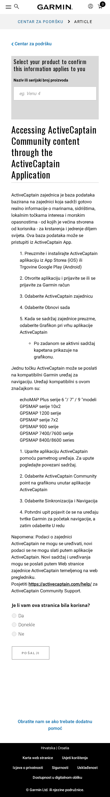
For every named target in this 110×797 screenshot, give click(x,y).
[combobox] (55, 94)
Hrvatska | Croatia (55, 748)
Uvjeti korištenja (75, 758)
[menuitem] (16, 7)
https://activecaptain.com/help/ (60, 584)
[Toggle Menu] (3, 5)
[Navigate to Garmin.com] (55, 7)
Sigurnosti (60, 768)
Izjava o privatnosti (28, 768)
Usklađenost (87, 768)
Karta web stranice (38, 758)
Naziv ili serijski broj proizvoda (41, 80)
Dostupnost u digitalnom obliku (57, 777)
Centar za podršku (40, 21)
